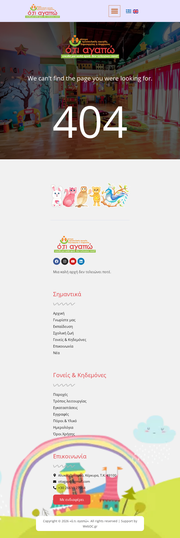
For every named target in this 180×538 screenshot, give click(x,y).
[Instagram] (64, 261)
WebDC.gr (90, 526)
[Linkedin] (81, 261)
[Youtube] (72, 261)
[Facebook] (56, 261)
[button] (114, 11)
